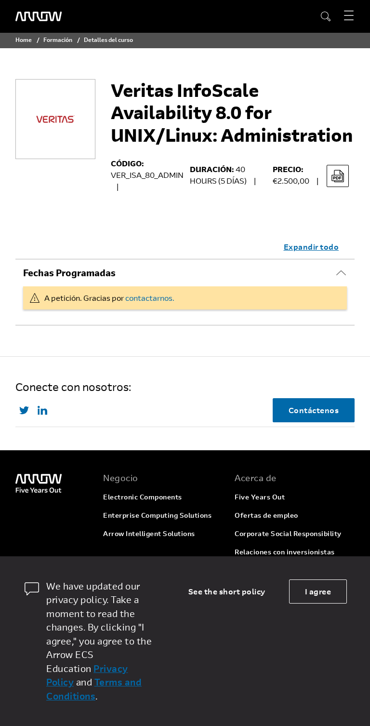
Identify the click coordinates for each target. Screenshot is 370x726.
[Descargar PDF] (338, 176)
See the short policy (226, 591)
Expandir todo (311, 247)
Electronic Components (142, 496)
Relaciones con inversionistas (285, 551)
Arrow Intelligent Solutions (149, 533)
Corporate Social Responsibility (288, 533)
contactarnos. (149, 298)
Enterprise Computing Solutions (157, 515)
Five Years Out (260, 496)
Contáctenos (314, 410)
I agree (318, 591)
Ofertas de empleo (266, 515)
